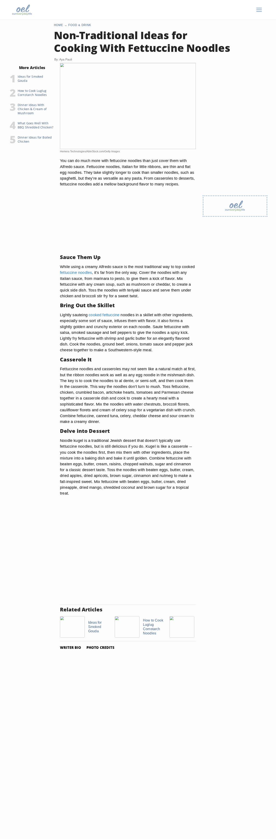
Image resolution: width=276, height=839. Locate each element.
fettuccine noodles (76, 272)
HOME (58, 25)
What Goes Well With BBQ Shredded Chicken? (35, 125)
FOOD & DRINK (79, 25)
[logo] (22, 9)
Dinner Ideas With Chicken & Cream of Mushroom (32, 109)
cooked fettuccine (104, 315)
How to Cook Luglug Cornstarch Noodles (32, 93)
